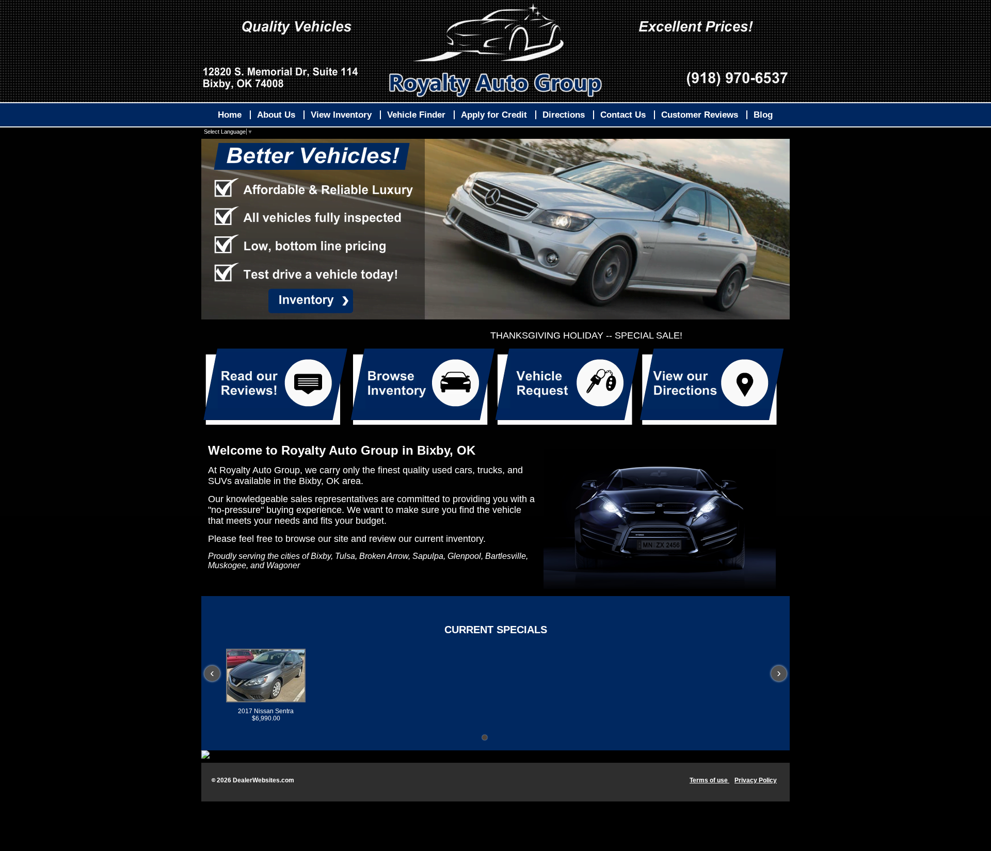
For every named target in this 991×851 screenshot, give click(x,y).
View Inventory (341, 115)
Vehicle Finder (416, 115)
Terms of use (709, 780)
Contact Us (623, 115)
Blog (763, 115)
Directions (563, 115)
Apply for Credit (494, 115)
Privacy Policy (755, 780)
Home (230, 115)
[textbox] (495, 510)
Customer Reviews (699, 115)
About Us (276, 115)
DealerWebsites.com (263, 780)
